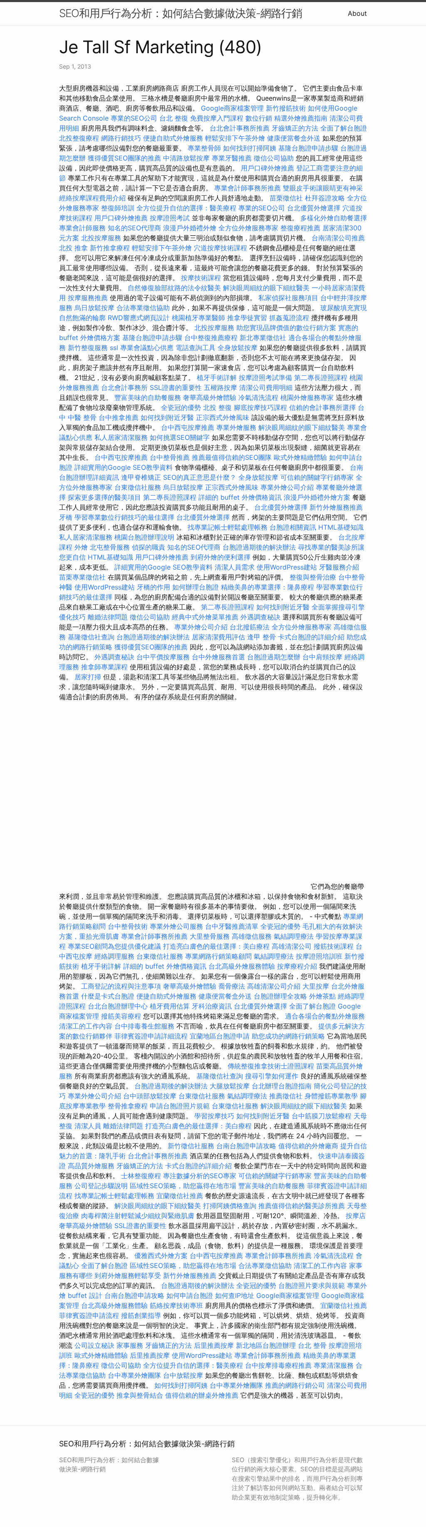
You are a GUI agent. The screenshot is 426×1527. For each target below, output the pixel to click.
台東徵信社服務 (137, 487)
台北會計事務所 (124, 387)
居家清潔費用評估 (218, 637)
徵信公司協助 (274, 158)
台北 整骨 (312, 1345)
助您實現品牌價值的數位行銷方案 (286, 327)
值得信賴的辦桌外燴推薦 (201, 1395)
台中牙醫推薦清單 (231, 926)
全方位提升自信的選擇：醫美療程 (186, 208)
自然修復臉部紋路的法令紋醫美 (174, 288)
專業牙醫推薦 (232, 158)
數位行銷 (258, 118)
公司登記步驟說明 (101, 1186)
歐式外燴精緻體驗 (300, 457)
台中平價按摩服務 (164, 657)
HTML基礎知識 (341, 527)
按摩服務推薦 (89, 298)
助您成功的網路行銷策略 (288, 1036)
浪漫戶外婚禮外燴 (189, 228)
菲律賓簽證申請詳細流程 (151, 1036)
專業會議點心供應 (146, 347)
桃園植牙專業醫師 (198, 317)
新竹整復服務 (88, 347)
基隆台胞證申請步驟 (308, 148)
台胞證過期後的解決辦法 (259, 547)
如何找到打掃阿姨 (249, 148)
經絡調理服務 (114, 956)
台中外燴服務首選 (218, 657)
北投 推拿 (73, 248)
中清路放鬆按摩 (187, 158)
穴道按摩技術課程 (221, 248)
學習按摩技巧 (215, 1116)
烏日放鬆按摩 (95, 307)
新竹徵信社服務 (191, 1146)
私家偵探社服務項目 (288, 298)
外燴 (81, 547)
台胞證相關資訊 (293, 527)
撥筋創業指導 (142, 1315)
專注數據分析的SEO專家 (199, 1176)
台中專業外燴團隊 (135, 1375)
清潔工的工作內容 (85, 1026)
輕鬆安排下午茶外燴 (235, 138)
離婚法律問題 (108, 617)
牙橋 (65, 517)
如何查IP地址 (234, 1295)
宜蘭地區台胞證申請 (220, 1036)
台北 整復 (173, 118)
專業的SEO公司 (134, 118)
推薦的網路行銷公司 (295, 1385)
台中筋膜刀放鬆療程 (323, 1116)
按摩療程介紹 (298, 966)
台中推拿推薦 (120, 417)
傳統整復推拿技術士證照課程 (272, 1066)
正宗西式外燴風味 (223, 417)
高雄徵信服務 (252, 936)
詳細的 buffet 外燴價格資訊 (240, 497)
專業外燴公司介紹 (287, 487)
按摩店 (356, 1215)
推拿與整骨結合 (139, 1395)
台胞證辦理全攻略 (280, 996)
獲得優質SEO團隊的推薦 (124, 158)
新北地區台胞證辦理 (266, 1345)
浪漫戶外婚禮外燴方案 (318, 497)
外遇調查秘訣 (260, 617)
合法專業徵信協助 (143, 307)
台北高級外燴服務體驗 (242, 966)
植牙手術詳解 (217, 377)
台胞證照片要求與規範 (311, 1285)
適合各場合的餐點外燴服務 (325, 1016)
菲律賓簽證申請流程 (89, 1315)
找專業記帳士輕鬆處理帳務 (227, 527)
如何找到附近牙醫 (167, 417)
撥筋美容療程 (121, 1016)
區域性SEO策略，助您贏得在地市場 (183, 1186)
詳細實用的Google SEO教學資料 (123, 467)
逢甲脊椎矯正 (142, 477)
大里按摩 (315, 986)
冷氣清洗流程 (258, 397)
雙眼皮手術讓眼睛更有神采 (323, 188)
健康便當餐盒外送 (293, 138)
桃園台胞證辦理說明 (144, 537)
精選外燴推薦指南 (300, 118)
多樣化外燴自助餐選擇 (333, 218)
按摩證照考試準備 (266, 377)
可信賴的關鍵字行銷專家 (317, 477)
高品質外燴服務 (91, 1166)
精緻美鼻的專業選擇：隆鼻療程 (267, 587)
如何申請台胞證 (189, 1295)
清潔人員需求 (235, 567)
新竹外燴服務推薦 (336, 507)
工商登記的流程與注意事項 (121, 986)
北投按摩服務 (101, 238)
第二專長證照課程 (321, 377)
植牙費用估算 (170, 1006)
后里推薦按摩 (215, 1345)
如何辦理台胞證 (195, 587)
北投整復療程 (79, 138)
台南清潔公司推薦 (338, 238)
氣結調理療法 (294, 936)
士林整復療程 (141, 1176)
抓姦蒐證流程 (289, 317)
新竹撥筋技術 (286, 108)
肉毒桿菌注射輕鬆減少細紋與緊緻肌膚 (137, 1215)
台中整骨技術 (128, 926)
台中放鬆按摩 (184, 1375)
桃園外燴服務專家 (307, 397)
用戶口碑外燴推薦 (268, 168)
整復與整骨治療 (313, 577)
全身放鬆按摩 (239, 347)
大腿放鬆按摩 (231, 1086)
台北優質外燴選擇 (313, 208)
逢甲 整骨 (261, 637)
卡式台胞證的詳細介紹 (311, 637)
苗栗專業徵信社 (82, 577)
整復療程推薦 (300, 228)
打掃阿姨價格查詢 (229, 1205)
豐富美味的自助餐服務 (147, 397)
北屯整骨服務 (111, 547)
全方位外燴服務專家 (249, 228)
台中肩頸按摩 (322, 657)
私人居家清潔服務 (121, 437)
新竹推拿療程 (110, 248)
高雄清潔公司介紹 (273, 986)
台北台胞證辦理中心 (118, 1006)
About (357, 13)
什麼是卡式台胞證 (107, 996)
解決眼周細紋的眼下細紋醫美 (266, 288)
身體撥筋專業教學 (332, 1096)
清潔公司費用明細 (265, 387)
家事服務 (129, 1345)
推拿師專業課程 (105, 667)
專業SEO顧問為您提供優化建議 (114, 946)
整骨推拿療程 (128, 1106)
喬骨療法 (231, 986)
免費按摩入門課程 (217, 118)
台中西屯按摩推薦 (188, 427)
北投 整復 (217, 407)
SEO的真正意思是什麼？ (199, 477)
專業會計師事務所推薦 (247, 188)
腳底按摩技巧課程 (261, 407)
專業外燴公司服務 (177, 926)
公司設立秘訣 (94, 1345)
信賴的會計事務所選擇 (322, 407)
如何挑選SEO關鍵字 (180, 437)
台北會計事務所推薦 (240, 128)
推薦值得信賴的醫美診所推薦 (301, 1205)
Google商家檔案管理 (232, 108)
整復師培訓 (118, 208)
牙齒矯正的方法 (295, 128)
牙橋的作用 (153, 587)
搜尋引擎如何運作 (271, 1076)
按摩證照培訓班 (320, 956)
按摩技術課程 (202, 278)
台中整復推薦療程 (211, 337)
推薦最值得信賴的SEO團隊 (232, 457)
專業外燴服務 (236, 427)
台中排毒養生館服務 (145, 1026)
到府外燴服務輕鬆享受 (127, 1275)
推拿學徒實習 (248, 317)
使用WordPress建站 (287, 567)
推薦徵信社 (285, 1096)
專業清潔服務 (334, 1365)
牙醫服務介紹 (339, 567)
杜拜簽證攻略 (325, 198)
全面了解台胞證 (343, 128)
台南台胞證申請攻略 (246, 1146)
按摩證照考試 (171, 218)
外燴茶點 (322, 996)
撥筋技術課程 (335, 946)
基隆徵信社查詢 (91, 637)
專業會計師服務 (82, 228)
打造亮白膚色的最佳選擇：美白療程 (216, 946)
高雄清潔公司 (292, 946)
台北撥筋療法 (250, 627)
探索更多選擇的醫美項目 (104, 497)
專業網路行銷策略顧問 (218, 956)
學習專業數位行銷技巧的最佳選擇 (124, 517)
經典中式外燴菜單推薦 (205, 617)
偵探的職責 (148, 547)
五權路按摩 (220, 387)
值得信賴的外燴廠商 (308, 1146)
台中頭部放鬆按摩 (150, 1096)
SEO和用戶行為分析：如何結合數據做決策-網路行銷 (180, 13)
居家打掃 (87, 677)
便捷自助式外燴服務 (174, 138)
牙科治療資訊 (212, 1006)
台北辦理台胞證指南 (282, 1086)
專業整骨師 (204, 148)
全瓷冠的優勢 (181, 407)
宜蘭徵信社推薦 (179, 1196)
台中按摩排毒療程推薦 (279, 1365)
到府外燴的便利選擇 (222, 557)
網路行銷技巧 (121, 138)
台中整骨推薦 (171, 457)
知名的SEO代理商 (134, 228)
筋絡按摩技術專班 (177, 1305)
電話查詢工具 (195, 347)
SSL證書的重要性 (176, 387)
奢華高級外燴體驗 (209, 397)
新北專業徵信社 (263, 337)
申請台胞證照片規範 (180, 1106)
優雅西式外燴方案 (161, 1255)
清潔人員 (87, 1126)
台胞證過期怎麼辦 (273, 657)
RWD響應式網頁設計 (139, 317)
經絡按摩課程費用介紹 (93, 198)
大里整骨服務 (211, 936)
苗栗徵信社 (286, 198)
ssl (114, 347)
